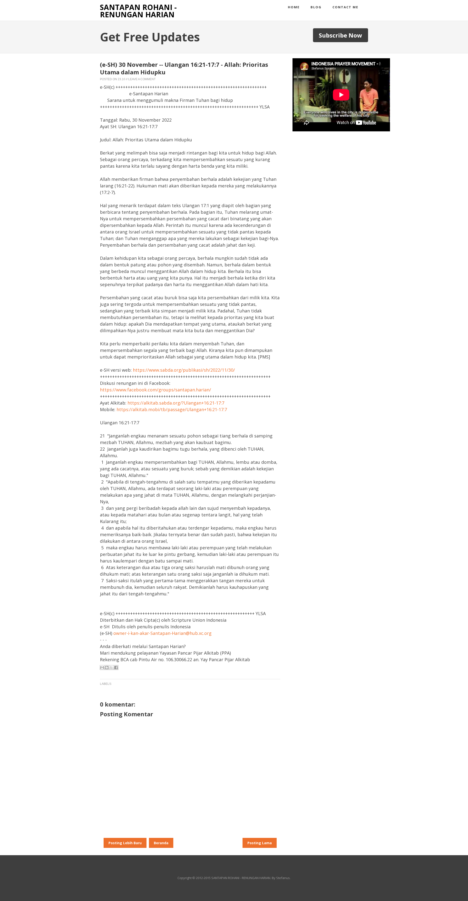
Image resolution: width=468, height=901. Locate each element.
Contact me (345, 7)
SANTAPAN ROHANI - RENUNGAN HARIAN (138, 10)
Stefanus (283, 878)
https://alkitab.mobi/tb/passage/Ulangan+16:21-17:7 (172, 409)
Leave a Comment (142, 79)
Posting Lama (259, 843)
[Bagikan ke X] (111, 667)
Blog (316, 7)
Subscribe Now (340, 35)
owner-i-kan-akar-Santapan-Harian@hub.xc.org (162, 633)
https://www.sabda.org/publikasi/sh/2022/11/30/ (184, 370)
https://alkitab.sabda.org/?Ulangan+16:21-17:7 (175, 403)
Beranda (161, 843)
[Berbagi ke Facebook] (116, 667)
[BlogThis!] (106, 667)
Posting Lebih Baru (125, 843)
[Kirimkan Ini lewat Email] (102, 667)
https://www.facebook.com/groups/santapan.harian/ (155, 390)
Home (294, 7)
